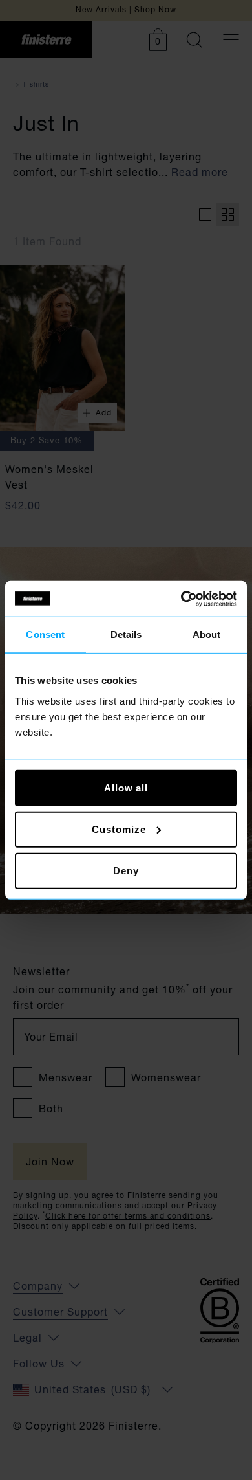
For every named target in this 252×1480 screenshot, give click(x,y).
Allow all (126, 787)
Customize (118, 828)
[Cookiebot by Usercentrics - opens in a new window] (181, 598)
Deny (126, 870)
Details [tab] (126, 634)
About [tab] (207, 634)
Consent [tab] (45, 634)
